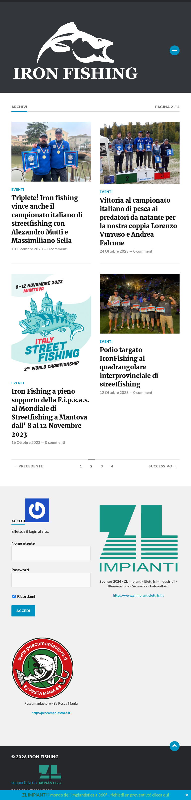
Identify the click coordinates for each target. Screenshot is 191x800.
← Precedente (28, 466)
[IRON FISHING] (95, 50)
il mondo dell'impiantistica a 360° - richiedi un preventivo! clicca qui (108, 795)
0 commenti (58, 249)
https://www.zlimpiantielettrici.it (138, 595)
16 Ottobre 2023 (25, 442)
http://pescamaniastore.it (51, 713)
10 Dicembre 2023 (27, 249)
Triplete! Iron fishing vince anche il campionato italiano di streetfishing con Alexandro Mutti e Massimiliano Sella (47, 219)
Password (20, 569)
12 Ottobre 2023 (114, 392)
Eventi (17, 189)
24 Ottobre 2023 (114, 251)
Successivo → (163, 466)
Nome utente (23, 543)
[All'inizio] (175, 746)
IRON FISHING (43, 756)
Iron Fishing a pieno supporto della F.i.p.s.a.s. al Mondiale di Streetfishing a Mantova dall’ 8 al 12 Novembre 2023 (50, 412)
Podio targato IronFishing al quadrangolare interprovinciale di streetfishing (129, 367)
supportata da (25, 782)
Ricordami (25, 596)
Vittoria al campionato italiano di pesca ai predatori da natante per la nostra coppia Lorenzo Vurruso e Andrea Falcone (138, 221)
